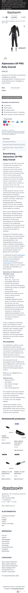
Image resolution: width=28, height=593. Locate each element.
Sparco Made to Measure (9, 564)
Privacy (4, 517)
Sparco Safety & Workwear (9, 562)
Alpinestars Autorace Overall (18, 131)
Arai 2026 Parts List (7, 569)
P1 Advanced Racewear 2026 (10, 575)
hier (8, 373)
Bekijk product (6, 443)
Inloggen (4, 519)
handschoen (12, 261)
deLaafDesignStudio (18, 588)
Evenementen (6, 541)
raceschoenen (7, 263)
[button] (24, 26)
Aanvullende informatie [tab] (9, 141)
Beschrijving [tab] (6, 138)
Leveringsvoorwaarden (8, 516)
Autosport (9, 131)
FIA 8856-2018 (12, 134)
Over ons (4, 535)
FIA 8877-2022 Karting (8, 571)
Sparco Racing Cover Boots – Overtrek (18, 443)
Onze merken (5, 543)
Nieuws (4, 521)
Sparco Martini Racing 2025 (10, 566)
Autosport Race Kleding (19, 132)
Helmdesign (5, 545)
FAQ (3, 525)
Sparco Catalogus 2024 (8, 567)
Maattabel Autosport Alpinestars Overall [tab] (14, 144)
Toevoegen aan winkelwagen (12, 97)
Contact (4, 537)
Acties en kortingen (7, 523)
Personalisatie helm (7, 547)
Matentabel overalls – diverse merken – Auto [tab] (13, 148)
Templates (5, 549)
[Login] (22, 17)
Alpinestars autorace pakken (8, 132)
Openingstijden (6, 539)
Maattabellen (5, 551)
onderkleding (21, 255)
